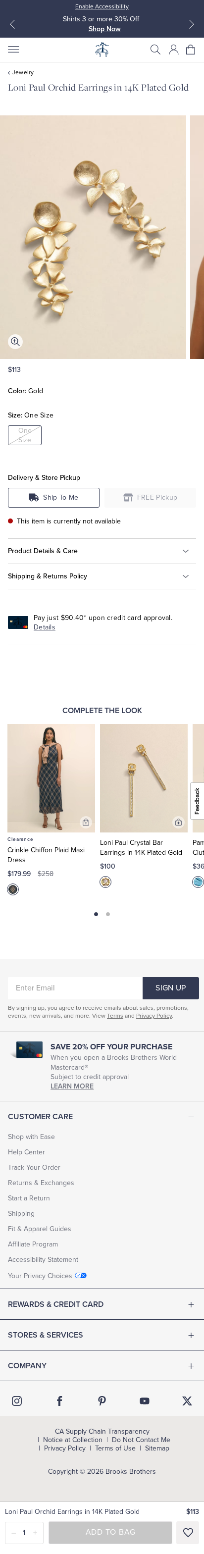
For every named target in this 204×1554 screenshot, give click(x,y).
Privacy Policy (154, 1015)
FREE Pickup (157, 497)
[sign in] (174, 49)
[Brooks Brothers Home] (102, 49)
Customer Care (40, 1117)
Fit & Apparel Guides (39, 1229)
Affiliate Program (33, 1244)
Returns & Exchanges (41, 1183)
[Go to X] (187, 1401)
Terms (115, 1015)
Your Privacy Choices (40, 1276)
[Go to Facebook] (59, 1401)
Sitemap (157, 1448)
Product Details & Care (43, 551)
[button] (155, 49)
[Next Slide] (191, 24)
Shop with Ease (31, 1137)
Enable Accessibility (102, 6)
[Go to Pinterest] (102, 1401)
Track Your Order (34, 1167)
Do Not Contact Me (141, 1440)
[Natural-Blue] (198, 882)
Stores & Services (45, 1335)
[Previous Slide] (12, 24)
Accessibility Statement (43, 1259)
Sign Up (170, 988)
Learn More (72, 1086)
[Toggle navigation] (13, 49)
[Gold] (105, 882)
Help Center (26, 1152)
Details (44, 627)
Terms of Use (115, 1448)
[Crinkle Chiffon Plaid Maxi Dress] (51, 778)
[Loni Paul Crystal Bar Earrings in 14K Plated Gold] (144, 778)
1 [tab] (96, 914)
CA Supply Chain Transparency (102, 1432)
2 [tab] (107, 914)
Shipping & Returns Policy (47, 576)
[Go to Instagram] (17, 1401)
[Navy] (12, 889)
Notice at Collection (72, 1440)
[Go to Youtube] (145, 1401)
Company (27, 1366)
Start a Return (29, 1198)
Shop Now (105, 29)
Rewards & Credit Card (55, 1304)
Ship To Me (60, 497)
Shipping (21, 1213)
